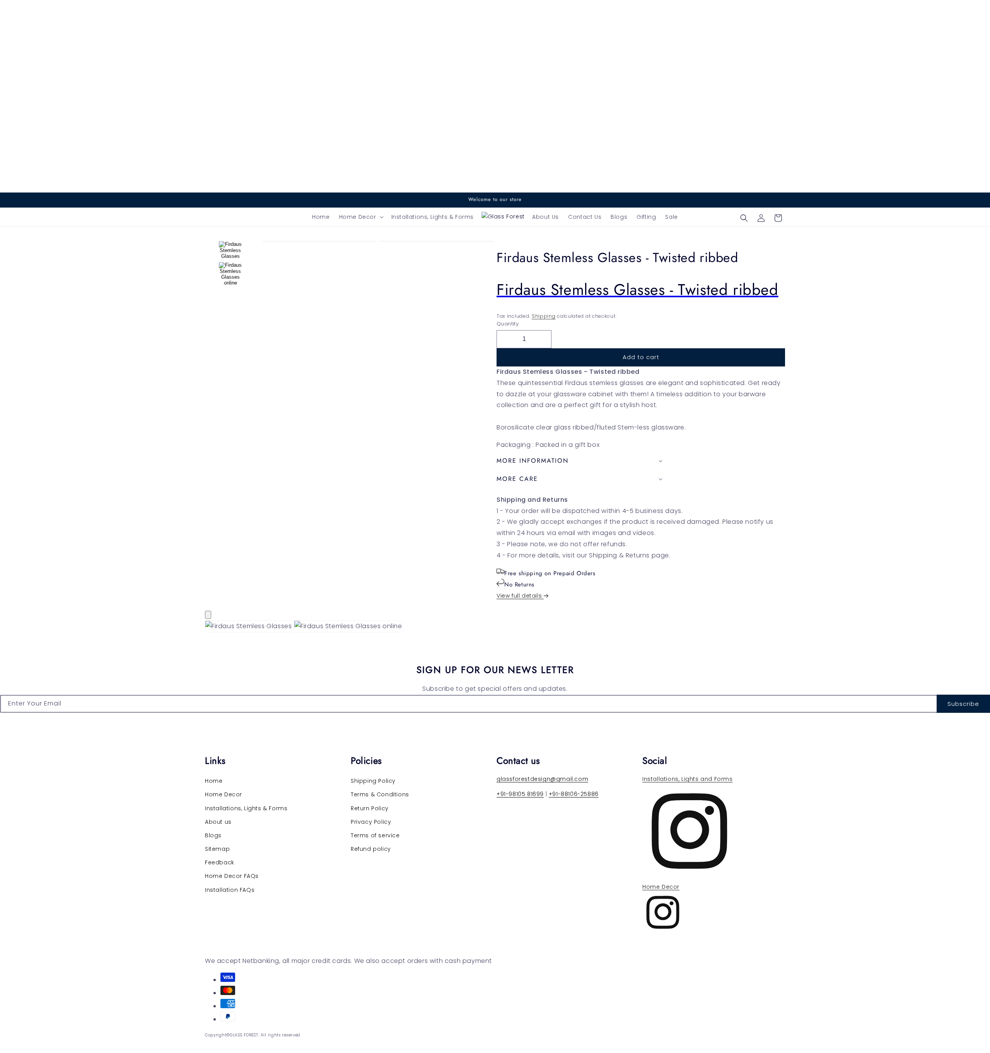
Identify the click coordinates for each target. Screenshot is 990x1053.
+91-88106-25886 (574, 794)
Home (213, 781)
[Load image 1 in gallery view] (230, 250)
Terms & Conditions (380, 794)
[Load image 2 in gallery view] (230, 274)
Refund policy (371, 849)
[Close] (208, 615)
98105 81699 (526, 794)
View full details (520, 596)
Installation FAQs (229, 890)
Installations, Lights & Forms (246, 808)
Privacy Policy (371, 822)
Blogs (213, 835)
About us (218, 822)
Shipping (544, 316)
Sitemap (217, 849)
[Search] (744, 218)
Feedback (219, 862)
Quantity (508, 323)
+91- (503, 794)
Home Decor (223, 794)
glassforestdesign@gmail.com (542, 779)
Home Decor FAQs (232, 876)
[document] (495, 628)
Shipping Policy (373, 781)
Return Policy (370, 808)
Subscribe (963, 704)
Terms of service (375, 835)
